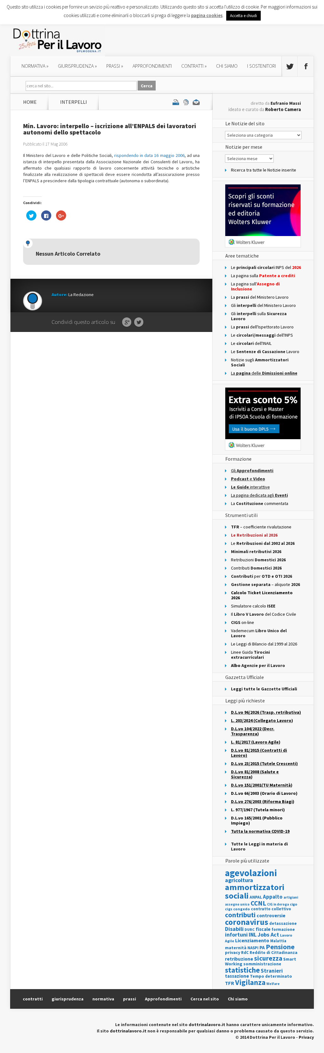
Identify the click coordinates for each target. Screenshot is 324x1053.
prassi (114, 66)
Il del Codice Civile (263, 614)
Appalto (273, 897)
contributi (240, 914)
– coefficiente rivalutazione (261, 527)
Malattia (278, 940)
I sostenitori (261, 66)
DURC (250, 929)
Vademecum (259, 633)
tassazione (237, 976)
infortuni (236, 934)
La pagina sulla (263, 275)
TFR (229, 983)
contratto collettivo (271, 909)
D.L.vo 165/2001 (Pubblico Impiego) (257, 820)
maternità (235, 947)
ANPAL (256, 897)
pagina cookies (207, 15)
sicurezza (268, 958)
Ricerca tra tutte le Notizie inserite (263, 170)
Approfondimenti (163, 999)
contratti (194, 66)
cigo (293, 904)
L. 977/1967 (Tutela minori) (258, 810)
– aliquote (265, 584)
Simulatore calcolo (253, 606)
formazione (283, 929)
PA (262, 947)
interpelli (73, 102)
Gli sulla (259, 316)
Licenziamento (252, 940)
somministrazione (262, 964)
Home (30, 102)
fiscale (263, 929)
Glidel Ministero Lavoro (263, 305)
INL (253, 934)
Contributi (256, 568)
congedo (241, 909)
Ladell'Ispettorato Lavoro (262, 327)
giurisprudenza (77, 66)
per (261, 576)
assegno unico (237, 904)
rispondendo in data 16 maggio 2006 (149, 155)
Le (263, 543)
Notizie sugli (260, 362)
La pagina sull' (255, 286)
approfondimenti (152, 66)
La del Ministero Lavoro (260, 297)
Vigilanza (250, 982)
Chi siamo (227, 66)
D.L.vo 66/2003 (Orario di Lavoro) (264, 793)
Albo (258, 665)
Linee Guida (250, 654)
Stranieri (272, 970)
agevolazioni (251, 873)
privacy (232, 952)
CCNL (258, 903)
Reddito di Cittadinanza (273, 952)
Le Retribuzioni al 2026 (254, 535)
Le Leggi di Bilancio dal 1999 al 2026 (264, 644)
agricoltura (239, 880)
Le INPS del (266, 267)
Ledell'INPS (262, 335)
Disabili (234, 928)
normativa (35, 66)
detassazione (283, 923)
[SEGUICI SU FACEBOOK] (306, 66)
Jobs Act (268, 934)
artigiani (291, 897)
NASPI (253, 947)
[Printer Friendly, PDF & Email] (186, 102)
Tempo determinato (271, 976)
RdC (245, 952)
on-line (242, 622)
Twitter (139, 322)
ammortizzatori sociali (254, 891)
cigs (228, 909)
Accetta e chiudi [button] (243, 15)
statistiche (242, 970)
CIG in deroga (278, 904)
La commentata (259, 503)
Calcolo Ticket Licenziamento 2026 (262, 595)
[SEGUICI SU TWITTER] (289, 66)
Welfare (273, 983)
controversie (271, 916)
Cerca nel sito (204, 999)
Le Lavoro (265, 351)
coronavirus (246, 922)
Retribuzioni (258, 560)
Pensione (280, 946)
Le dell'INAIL (251, 343)
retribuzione (239, 959)
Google (127, 322)
